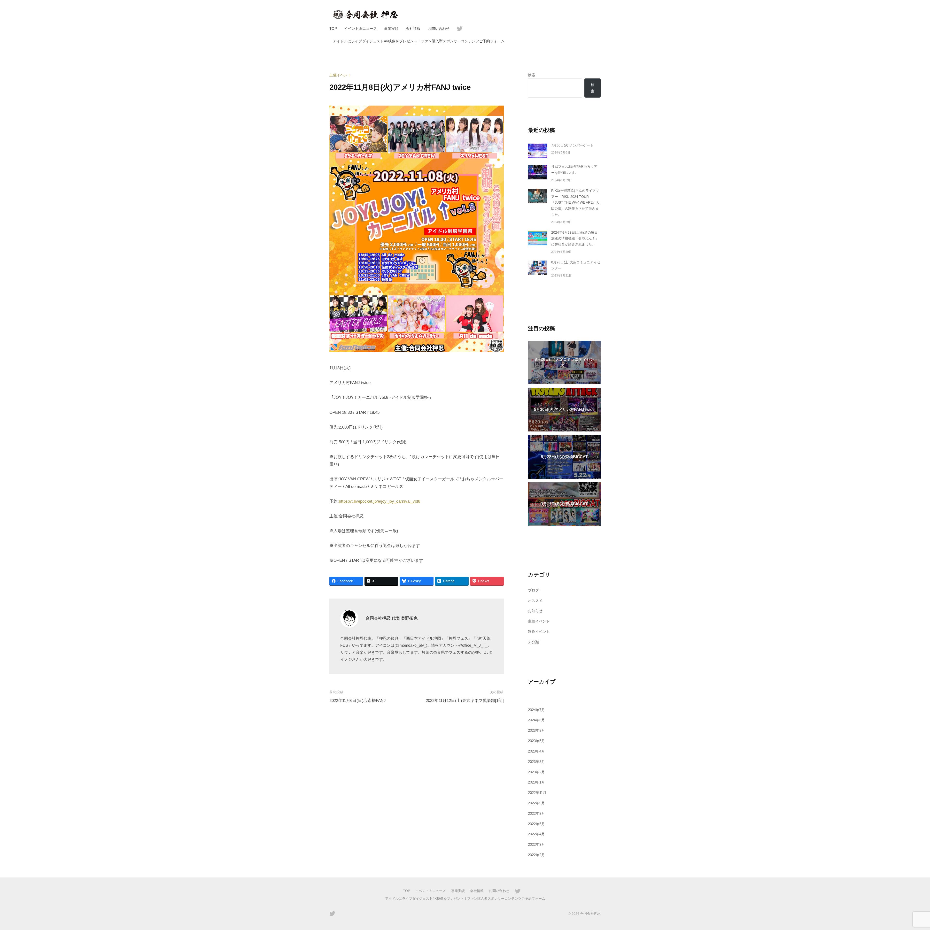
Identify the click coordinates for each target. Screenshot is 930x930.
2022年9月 (536, 803)
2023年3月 (536, 762)
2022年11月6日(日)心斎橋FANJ (357, 700)
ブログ (533, 590)
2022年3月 (536, 844)
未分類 (533, 642)
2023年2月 (536, 772)
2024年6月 (536, 720)
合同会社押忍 (590, 913)
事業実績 (391, 28)
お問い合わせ (439, 28)
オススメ (535, 601)
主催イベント (340, 75)
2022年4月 (536, 834)
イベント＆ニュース (360, 28)
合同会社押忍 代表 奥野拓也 (392, 618)
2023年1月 (536, 782)
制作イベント (539, 632)
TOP (333, 28)
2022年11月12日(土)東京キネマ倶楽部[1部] (465, 700)
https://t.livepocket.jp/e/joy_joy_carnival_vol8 (379, 501)
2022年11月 (537, 793)
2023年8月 (536, 730)
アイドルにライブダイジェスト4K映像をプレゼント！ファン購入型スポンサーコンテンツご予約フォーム (418, 41)
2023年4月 (536, 751)
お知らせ (535, 611)
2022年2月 (536, 855)
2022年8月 (536, 813)
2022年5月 (536, 824)
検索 (531, 75)
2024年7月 (536, 710)
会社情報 (413, 28)
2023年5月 (536, 741)
